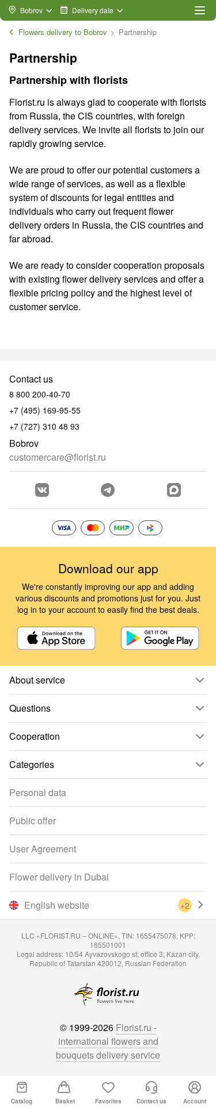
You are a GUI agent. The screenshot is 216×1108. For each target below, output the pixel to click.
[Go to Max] (173, 489)
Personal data (37, 792)
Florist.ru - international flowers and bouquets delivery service (108, 1041)
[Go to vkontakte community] (42, 489)
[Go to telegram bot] (107, 489)
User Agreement (42, 848)
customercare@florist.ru (57, 457)
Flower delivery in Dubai (59, 876)
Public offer (32, 820)
